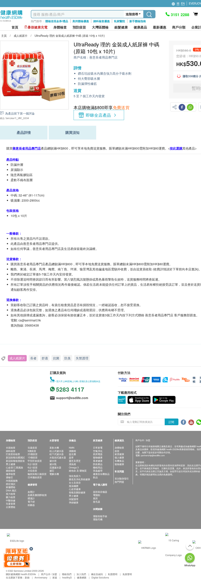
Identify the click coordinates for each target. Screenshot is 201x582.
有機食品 (119, 460)
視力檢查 (10, 493)
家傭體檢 (10, 487)
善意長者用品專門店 (103, 57)
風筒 (95, 498)
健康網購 (81, 577)
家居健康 (119, 454)
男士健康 (10, 464)
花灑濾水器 (55, 467)
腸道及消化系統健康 (79, 479)
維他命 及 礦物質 (78, 470)
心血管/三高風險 (14, 467)
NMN (71, 447)
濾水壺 (53, 460)
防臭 (67, 358)
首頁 (15, 27)
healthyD (67, 577)
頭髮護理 (73, 499)
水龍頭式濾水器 (57, 457)
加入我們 (81, 574)
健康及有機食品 (101, 474)
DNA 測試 (11, 490)
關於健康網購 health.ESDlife (21, 574)
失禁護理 (82, 358)
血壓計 (31, 491)
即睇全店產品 (98, 115)
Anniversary (41, 577)
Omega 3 (74, 467)
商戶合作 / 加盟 (49, 574)
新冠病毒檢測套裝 (15, 460)
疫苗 (117, 451)
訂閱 (171, 422)
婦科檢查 (10, 451)
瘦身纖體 (73, 485)
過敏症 (9, 477)
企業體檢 (10, 507)
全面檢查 (10, 447)
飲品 (95, 477)
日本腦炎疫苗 (35, 477)
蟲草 (71, 457)
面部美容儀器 (100, 491)
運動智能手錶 (100, 516)
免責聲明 (127, 574)
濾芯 (51, 470)
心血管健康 (75, 489)
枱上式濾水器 (56, 451)
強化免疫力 (75, 475)
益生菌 (72, 454)
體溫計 (31, 498)
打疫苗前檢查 (13, 454)
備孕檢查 (10, 474)
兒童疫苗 (32, 447)
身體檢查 (119, 447)
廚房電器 (97, 454)
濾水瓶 (53, 464)
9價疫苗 (32, 451)
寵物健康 (97, 457)
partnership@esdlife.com (153, 455)
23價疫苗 (32, 454)
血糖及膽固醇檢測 (37, 495)
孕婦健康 (73, 502)
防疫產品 (97, 464)
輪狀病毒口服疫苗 (37, 474)
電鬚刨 (96, 495)
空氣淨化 (97, 451)
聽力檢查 (10, 497)
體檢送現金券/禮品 (56, 21)
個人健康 (119, 457)
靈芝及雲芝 (75, 460)
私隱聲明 (112, 574)
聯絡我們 (66, 574)
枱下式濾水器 (56, 454)
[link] (15, 540)
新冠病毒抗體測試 (15, 457)
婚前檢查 (10, 470)
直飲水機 (54, 447)
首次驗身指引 (122, 478)
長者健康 (97, 460)
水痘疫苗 (32, 470)
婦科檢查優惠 (101, 21)
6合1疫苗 (32, 467)
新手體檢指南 (137, 21)
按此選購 (176, 148)
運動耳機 (97, 519)
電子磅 (31, 501)
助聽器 (31, 505)
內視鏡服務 (12, 480)
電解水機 (54, 474)
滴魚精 (72, 464)
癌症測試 (10, 484)
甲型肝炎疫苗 (35, 460)
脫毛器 (96, 501)
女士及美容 (75, 482)
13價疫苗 (32, 457)
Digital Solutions (100, 577)
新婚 (27, 577)
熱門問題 (119, 481)
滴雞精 (72, 451)
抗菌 (56, 358)
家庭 (54, 577)
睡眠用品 (97, 467)
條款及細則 (97, 574)
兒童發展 (10, 503)
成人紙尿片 (17, 358)
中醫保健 (10, 500)
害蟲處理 (97, 470)
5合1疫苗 (32, 464)
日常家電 (97, 447)
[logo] (11, 22)
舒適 (45, 358)
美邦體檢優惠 (80, 21)
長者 (33, 358)
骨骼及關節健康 (77, 492)
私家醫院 (119, 21)
